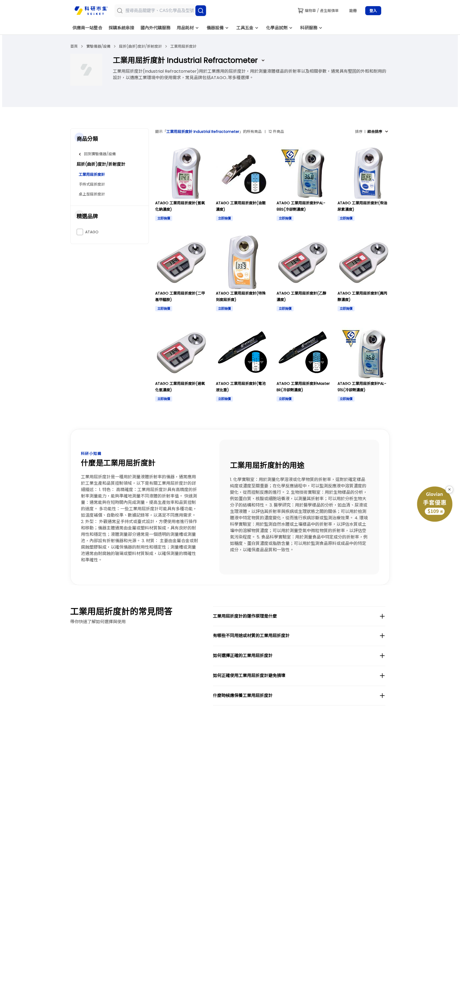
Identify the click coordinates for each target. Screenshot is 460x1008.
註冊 (353, 10)
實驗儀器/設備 (98, 46)
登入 (373, 10)
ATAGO (91, 232)
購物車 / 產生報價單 (322, 10)
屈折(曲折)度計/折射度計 (140, 46)
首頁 (74, 46)
